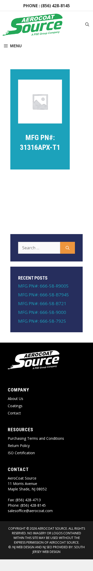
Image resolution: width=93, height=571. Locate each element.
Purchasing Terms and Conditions (36, 438)
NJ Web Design (23, 547)
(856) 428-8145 (55, 6)
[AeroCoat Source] (33, 24)
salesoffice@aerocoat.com (30, 510)
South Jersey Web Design (59, 549)
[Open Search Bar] (87, 25)
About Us (15, 398)
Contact (14, 413)
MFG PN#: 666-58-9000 (42, 312)
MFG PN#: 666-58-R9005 (43, 286)
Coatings (15, 405)
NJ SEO (47, 547)
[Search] (67, 248)
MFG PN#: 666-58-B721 (42, 303)
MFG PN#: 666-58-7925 (42, 321)
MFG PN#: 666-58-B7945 (43, 295)
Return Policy (19, 445)
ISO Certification (21, 452)
